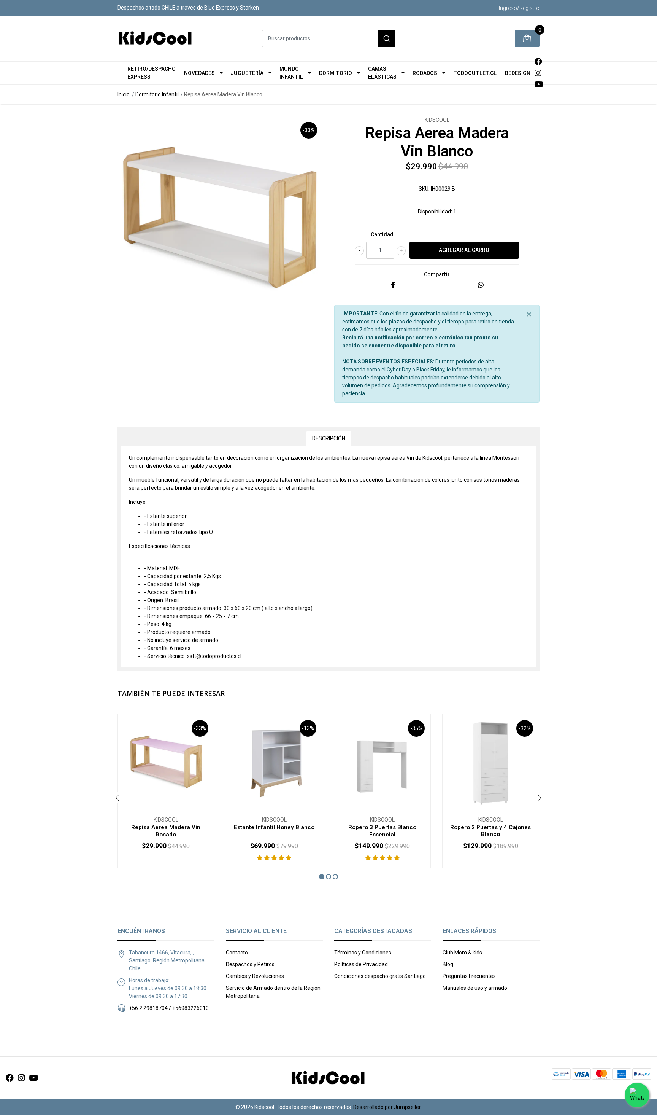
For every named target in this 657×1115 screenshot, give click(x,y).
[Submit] (386, 38)
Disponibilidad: (435, 212)
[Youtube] (539, 84)
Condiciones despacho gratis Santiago (380, 976)
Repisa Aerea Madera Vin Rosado (165, 831)
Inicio (123, 94)
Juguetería (247, 73)
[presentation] (117, 797)
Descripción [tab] (328, 438)
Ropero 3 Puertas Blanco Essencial (382, 831)
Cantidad (382, 234)
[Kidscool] (155, 38)
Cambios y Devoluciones (255, 976)
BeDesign (517, 73)
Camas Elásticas (382, 73)
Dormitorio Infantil (157, 94)
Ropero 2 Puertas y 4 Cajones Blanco (490, 831)
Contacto (237, 952)
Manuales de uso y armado (475, 988)
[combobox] (328, 38)
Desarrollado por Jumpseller (387, 1107)
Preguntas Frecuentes (469, 976)
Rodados (425, 73)
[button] (321, 876)
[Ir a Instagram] (538, 73)
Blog (448, 964)
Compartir (437, 274)
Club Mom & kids (462, 952)
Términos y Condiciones (362, 952)
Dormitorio (335, 73)
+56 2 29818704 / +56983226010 (169, 1008)
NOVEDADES (199, 73)
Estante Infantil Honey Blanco (274, 827)
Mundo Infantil (291, 73)
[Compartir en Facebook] (393, 285)
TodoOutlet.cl (475, 73)
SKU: (424, 189)
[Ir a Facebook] (538, 61)
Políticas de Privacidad (361, 964)
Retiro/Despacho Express (151, 73)
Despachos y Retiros (250, 964)
